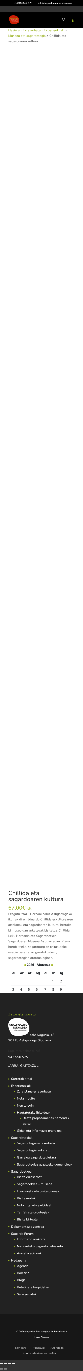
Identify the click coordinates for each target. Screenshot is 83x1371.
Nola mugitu (26, 1098)
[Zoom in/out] (1, 1363)
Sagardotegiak (21, 1138)
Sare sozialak (26, 1294)
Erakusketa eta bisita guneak (38, 1191)
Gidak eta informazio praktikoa (39, 1131)
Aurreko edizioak (29, 1253)
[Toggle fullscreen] (5, 1363)
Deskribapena (22, 389)
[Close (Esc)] (13, 1363)
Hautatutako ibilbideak (33, 1112)
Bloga (21, 1280)
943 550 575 (18, 1057)
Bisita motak (26, 1198)
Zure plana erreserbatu (34, 1091)
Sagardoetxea (21, 1171)
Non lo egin (25, 1105)
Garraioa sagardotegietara (36, 1157)
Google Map (21, 396)
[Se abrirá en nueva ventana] (39, 1066)
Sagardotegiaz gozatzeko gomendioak (44, 1164)
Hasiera (14, 30)
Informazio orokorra (31, 1239)
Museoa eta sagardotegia (27, 36)
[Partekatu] (9, 1363)
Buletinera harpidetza (33, 1287)
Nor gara (20, 1348)
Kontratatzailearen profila (39, 1353)
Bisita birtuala (27, 1219)
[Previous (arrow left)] (1, 1369)
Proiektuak (38, 1348)
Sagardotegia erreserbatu (36, 1143)
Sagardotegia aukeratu (34, 1150)
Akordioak (57, 1348)
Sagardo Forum (22, 1234)
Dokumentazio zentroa (27, 1227)
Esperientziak (54, 30)
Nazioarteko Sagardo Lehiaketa (40, 1246)
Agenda (22, 1266)
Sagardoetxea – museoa (34, 1184)
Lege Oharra (41, 1337)
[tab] (41, 388)
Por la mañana (59, 376)
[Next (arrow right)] (5, 1369)
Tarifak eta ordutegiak (33, 1212)
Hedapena (18, 1260)
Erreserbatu (32, 30)
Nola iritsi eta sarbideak (34, 1205)
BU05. (47, 616)
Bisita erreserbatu (30, 1177)
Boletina (23, 1273)
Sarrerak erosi (21, 1079)
